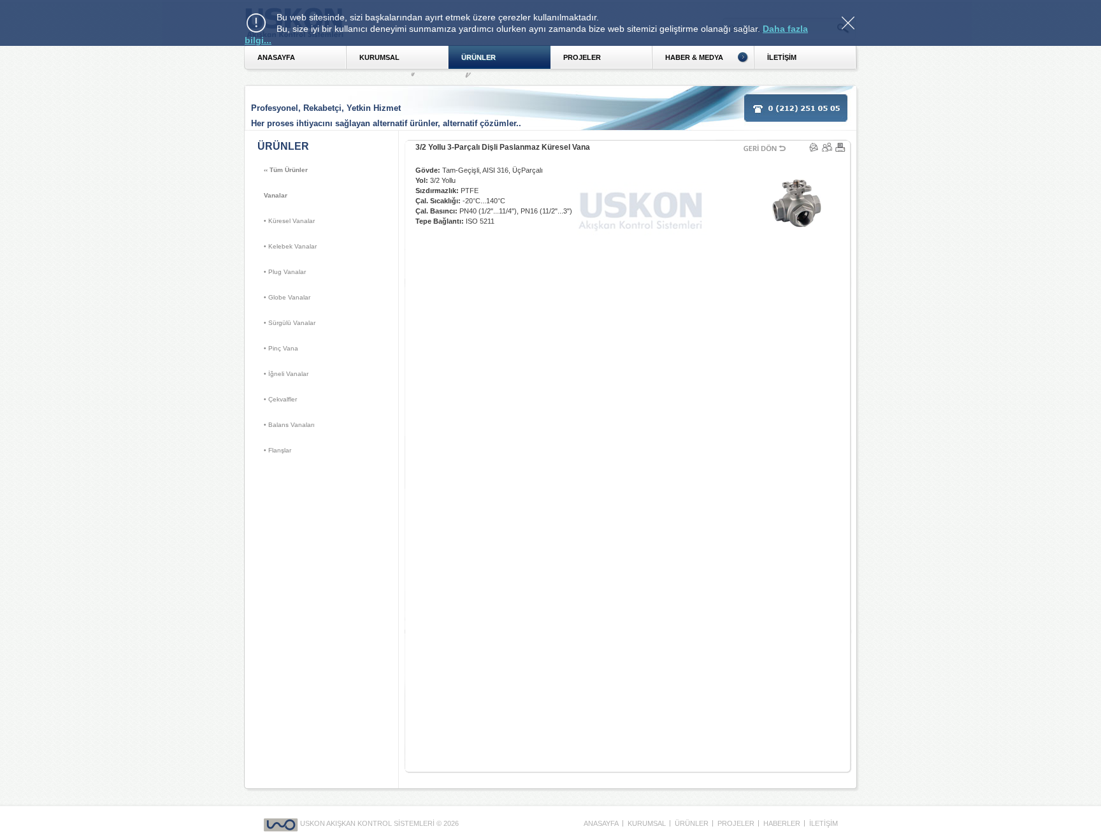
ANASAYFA (276, 57)
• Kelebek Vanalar (290, 246)
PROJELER (582, 57)
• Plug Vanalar (285, 271)
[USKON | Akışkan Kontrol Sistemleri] (282, 823)
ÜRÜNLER (478, 57)
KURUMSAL (379, 57)
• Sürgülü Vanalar (289, 322)
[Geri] (765, 139)
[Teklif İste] (814, 147)
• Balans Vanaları (289, 424)
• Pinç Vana (281, 348)
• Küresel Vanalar (289, 220)
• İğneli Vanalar (286, 373)
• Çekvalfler (280, 399)
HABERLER (781, 823)
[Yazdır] (840, 139)
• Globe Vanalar (287, 297)
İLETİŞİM (823, 823)
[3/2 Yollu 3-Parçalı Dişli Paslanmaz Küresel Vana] (742, 168)
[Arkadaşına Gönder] (828, 147)
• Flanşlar (277, 450)
